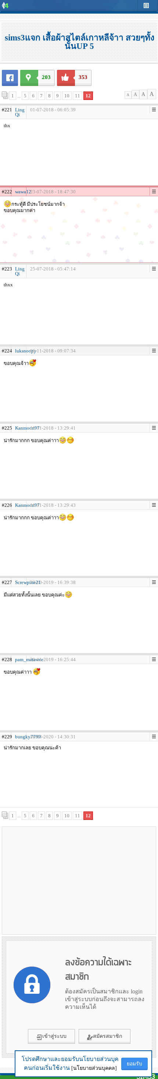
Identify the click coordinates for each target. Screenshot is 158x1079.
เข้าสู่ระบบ (54, 1036)
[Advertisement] (79, 880)
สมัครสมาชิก (107, 1036)
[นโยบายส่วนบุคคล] (94, 1068)
